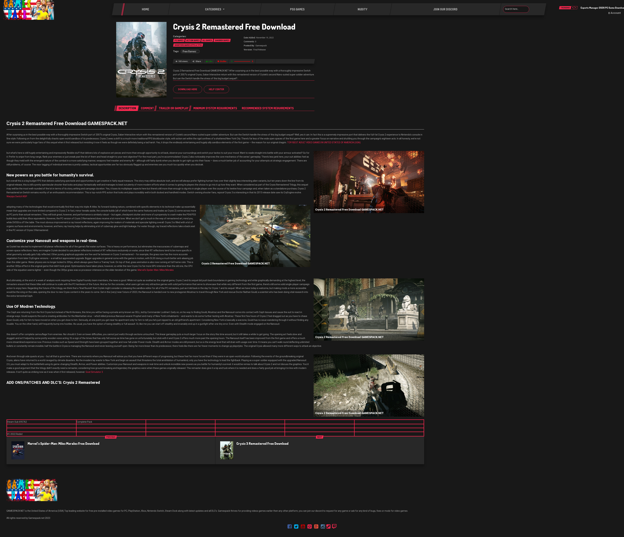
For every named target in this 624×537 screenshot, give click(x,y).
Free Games (189, 51)
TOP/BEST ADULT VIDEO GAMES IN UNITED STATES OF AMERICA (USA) (324, 142)
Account (616, 12)
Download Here (187, 89)
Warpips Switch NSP (16, 196)
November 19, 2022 (265, 38)
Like (210, 61)
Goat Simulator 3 (94, 372)
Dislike (223, 61)
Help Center (216, 89)
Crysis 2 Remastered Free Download (234, 26)
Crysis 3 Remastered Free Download (262, 443)
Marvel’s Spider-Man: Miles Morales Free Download (63, 443)
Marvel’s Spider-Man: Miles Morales (156, 270)
